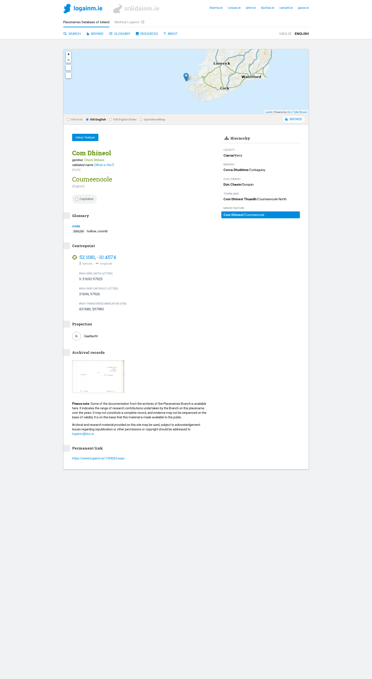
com (76, 225)
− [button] (68, 60)
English (302, 34)
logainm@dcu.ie (83, 434)
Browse (97, 34)
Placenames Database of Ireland (86, 22)
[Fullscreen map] (68, 68)
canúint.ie (286, 8)
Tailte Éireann (300, 112)
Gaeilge (285, 34)
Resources (149, 34)
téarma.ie (216, 8)
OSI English (98, 119)
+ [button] (68, 54)
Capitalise (86, 199)
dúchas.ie (267, 8)
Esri (289, 112)
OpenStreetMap (154, 119)
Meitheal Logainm (127, 22)
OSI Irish (77, 119)
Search (74, 34)
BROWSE (296, 119)
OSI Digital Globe (124, 119)
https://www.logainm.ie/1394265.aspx (98, 458)
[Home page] (82, 9)
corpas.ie (234, 8)
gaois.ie (303, 8)
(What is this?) (104, 165)
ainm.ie (251, 8)
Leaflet (268, 112)
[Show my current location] (68, 75)
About (172, 34)
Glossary (121, 34)
